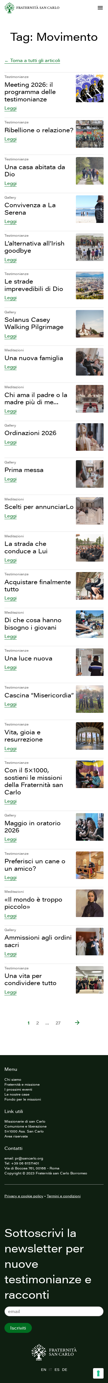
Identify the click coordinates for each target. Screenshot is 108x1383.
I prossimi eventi (18, 1089)
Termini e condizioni (64, 1196)
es (57, 1369)
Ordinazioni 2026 (30, 433)
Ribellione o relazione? (38, 130)
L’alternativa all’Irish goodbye (34, 246)
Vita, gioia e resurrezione (23, 735)
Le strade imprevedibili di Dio (33, 284)
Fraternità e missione (22, 1084)
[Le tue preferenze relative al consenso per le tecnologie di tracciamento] (98, 1373)
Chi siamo (12, 1079)
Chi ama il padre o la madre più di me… (35, 398)
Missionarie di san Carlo (24, 1121)
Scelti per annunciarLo (39, 507)
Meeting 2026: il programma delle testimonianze (30, 91)
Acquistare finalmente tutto (37, 585)
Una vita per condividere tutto (30, 979)
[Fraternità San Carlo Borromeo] (31, 7)
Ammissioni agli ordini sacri (38, 940)
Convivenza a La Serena (30, 208)
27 (58, 1023)
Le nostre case (16, 1094)
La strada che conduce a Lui (26, 547)
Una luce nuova (28, 658)
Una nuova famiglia (33, 358)
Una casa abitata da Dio (34, 170)
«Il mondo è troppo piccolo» (33, 902)
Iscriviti (18, 1328)
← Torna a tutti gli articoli (32, 60)
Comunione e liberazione (25, 1126)
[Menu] (100, 7)
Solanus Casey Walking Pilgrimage (33, 323)
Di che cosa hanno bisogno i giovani (32, 623)
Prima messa (23, 470)
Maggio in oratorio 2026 (32, 826)
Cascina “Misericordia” (39, 695)
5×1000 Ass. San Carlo (24, 1131)
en (43, 1369)
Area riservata (16, 1136)
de (64, 1369)
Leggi (10, 108)
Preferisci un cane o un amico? (34, 864)
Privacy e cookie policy (23, 1196)
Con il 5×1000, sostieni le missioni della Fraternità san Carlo (33, 781)
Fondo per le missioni (22, 1099)
